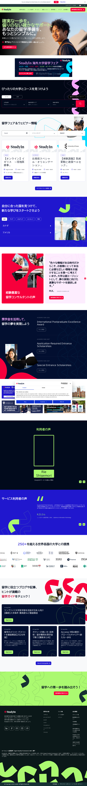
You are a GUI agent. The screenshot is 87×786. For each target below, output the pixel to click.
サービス (37, 9)
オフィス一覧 (76, 714)
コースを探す (31, 9)
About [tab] (62, 387)
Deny (25, 401)
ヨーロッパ (30, 219)
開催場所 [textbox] (62, 133)
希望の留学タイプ (32, 102)
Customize (42, 401)
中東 (38, 219)
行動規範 (75, 721)
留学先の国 (22, 9)
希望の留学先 (56, 102)
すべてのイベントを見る (43, 188)
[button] (85, 278)
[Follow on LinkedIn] (6, 728)
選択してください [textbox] (33, 104)
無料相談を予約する (77, 9)
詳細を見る (8, 178)
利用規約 (55, 784)
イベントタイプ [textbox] (36, 133)
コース (6, 97)
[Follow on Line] (27, 728)
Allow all (62, 401)
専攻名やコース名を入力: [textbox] (10, 104)
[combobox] (14, 105)
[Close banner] (70, 383)
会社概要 (65, 9)
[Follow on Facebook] (12, 728)
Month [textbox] (6, 133)
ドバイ (45, 722)
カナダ (45, 720)
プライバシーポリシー (65, 784)
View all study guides (43, 663)
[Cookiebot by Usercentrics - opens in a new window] (62, 383)
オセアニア (20, 219)
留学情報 (53, 9)
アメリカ (46, 732)
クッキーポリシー (78, 784)
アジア (11, 219)
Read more (9, 620)
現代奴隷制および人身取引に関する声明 (76, 730)
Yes (56, 2)
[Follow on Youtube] (17, 728)
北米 (4, 219)
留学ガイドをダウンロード (77, 97)
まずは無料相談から (9, 47)
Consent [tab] (24, 387)
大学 (17, 97)
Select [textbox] (54, 104)
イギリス (46, 714)
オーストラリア (47, 717)
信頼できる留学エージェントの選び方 (76, 744)
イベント (60, 9)
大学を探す (6, 102)
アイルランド (47, 725)
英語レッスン (45, 9)
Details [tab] (43, 387)
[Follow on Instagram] (22, 728)
